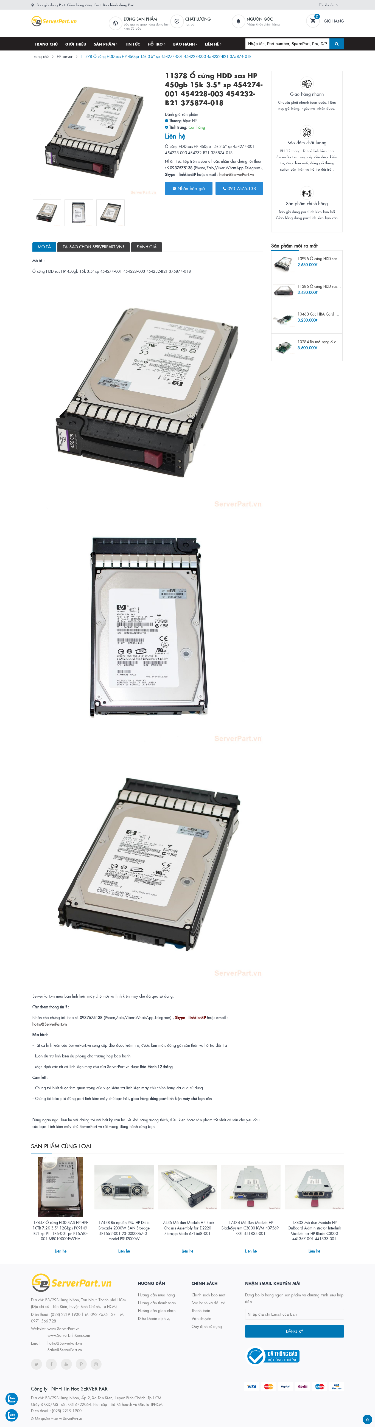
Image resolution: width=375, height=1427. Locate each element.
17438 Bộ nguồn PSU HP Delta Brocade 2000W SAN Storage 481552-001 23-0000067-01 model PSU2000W (124, 1230)
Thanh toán (201, 1310)
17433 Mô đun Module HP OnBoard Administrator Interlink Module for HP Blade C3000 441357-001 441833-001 (314, 1230)
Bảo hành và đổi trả (208, 1302)
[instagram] (96, 1364)
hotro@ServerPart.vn (236, 174)
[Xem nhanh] (66, 1248)
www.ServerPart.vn (63, 1328)
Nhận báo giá (190, 188)
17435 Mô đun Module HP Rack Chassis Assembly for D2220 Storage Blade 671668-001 (187, 1228)
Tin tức (132, 43)
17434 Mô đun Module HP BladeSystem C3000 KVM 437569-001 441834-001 (251, 1228)
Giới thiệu (75, 43)
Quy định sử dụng (207, 1326)
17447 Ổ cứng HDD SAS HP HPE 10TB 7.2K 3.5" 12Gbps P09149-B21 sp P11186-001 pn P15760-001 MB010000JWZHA (60, 1230)
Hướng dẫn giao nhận (156, 1310)
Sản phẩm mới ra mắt (294, 245)
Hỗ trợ (156, 43)
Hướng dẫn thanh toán (157, 1302)
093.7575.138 (241, 188)
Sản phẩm (105, 43)
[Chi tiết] (53, 1248)
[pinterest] (81, 1364)
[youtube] (66, 1364)
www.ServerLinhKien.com (68, 1335)
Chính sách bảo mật (208, 1294)
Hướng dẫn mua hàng (156, 1294)
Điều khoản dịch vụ (154, 1318)
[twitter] (36, 1364)
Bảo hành (184, 43)
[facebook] (51, 1364)
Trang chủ (46, 43)
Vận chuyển (201, 1318)
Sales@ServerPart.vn (64, 1349)
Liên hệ (212, 43)
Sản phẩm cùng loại (61, 1146)
